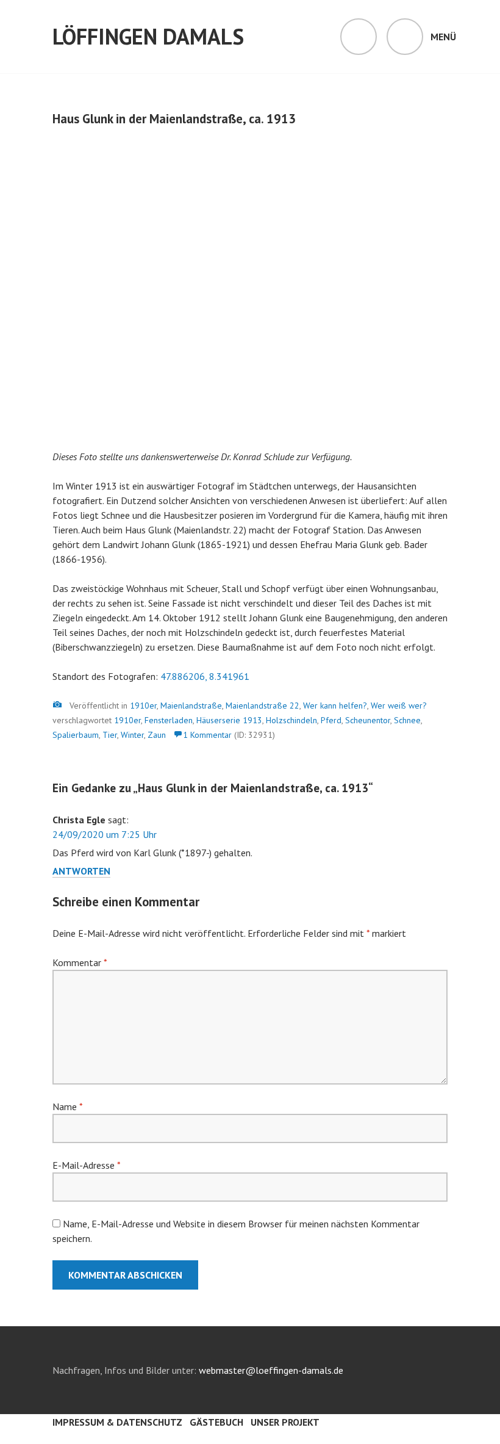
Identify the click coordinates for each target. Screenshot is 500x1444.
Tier (109, 734)
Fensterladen (169, 720)
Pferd (331, 720)
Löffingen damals (148, 36)
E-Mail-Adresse (86, 1165)
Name (67, 1106)
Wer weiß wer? (399, 705)
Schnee (407, 720)
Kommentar (79, 962)
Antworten (81, 871)
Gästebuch (216, 1422)
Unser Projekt (285, 1422)
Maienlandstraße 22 (262, 705)
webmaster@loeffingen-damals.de (271, 1370)
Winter (132, 734)
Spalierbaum (75, 734)
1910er (143, 705)
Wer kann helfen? (335, 705)
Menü (443, 37)
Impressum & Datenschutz (117, 1422)
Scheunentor (367, 720)
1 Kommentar (207, 734)
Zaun (157, 734)
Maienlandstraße (191, 705)
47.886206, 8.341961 (204, 676)
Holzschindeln (291, 720)
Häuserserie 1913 (229, 720)
